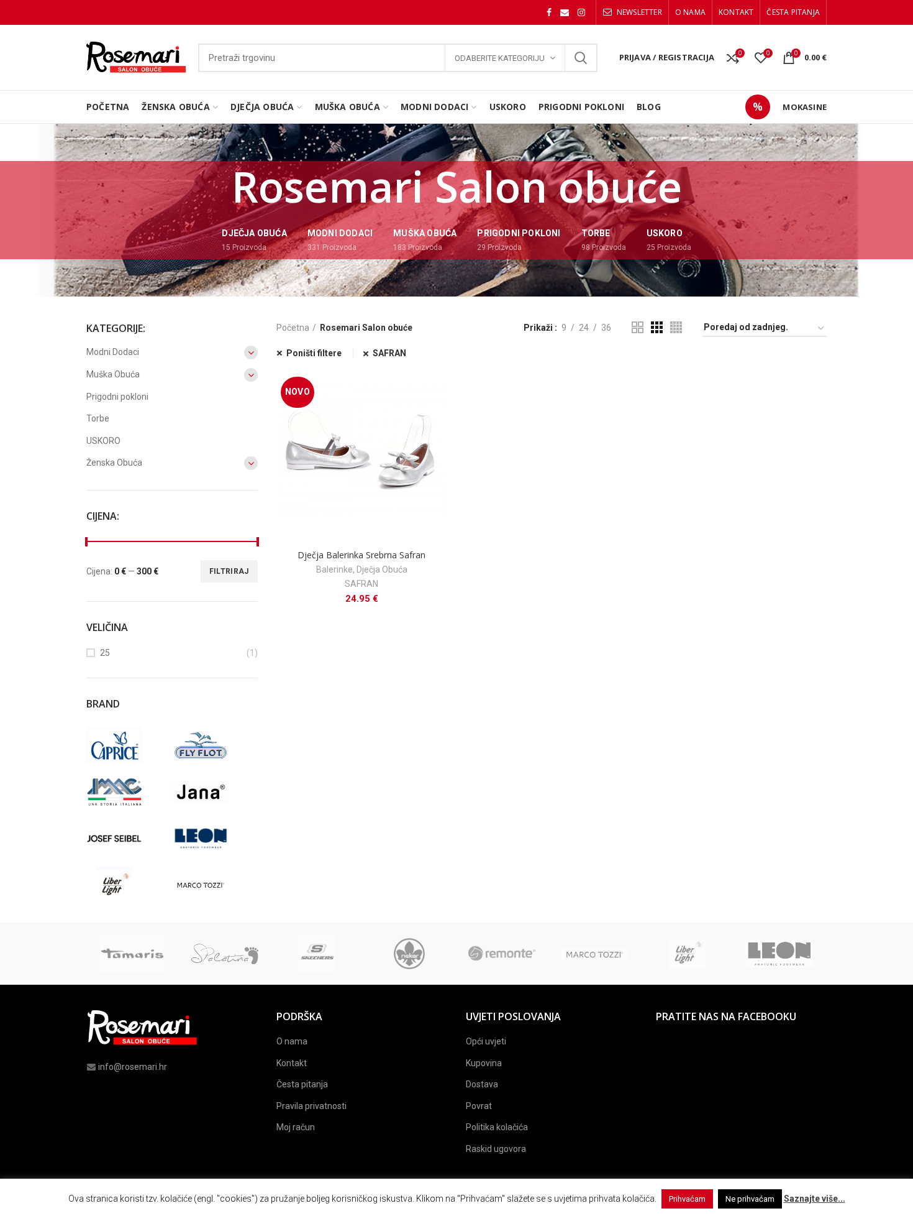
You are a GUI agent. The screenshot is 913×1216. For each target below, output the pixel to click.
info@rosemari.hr (132, 1067)
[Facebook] (549, 12)
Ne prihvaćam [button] (749, 1199)
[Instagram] (581, 12)
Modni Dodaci (112, 352)
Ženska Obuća (114, 463)
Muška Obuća (113, 374)
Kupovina (484, 1063)
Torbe (97, 418)
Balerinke (334, 569)
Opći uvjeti (486, 1041)
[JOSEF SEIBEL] (126, 838)
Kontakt (291, 1063)
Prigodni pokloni (117, 397)
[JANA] (213, 792)
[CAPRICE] (126, 745)
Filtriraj (229, 571)
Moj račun (295, 1127)
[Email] (564, 12)
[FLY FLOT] (213, 745)
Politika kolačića (497, 1127)
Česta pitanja (302, 1084)
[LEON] (213, 838)
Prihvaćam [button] (687, 1199)
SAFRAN (389, 353)
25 (105, 653)
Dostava (482, 1084)
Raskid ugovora (496, 1149)
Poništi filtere (314, 353)
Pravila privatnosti (311, 1106)
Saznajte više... (814, 1199)
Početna (292, 328)
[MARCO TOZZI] (213, 885)
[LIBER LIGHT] (126, 885)
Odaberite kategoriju (500, 58)
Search (580, 58)
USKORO (103, 441)
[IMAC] (126, 792)
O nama (291, 1041)
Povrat (479, 1106)
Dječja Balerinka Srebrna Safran (361, 555)
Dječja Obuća (382, 569)
